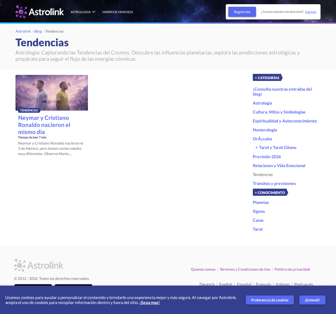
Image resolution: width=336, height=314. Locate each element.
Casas (258, 220)
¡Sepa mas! (149, 302)
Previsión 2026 (267, 156)
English (225, 284)
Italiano (283, 284)
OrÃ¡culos (262, 138)
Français (263, 284)
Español (244, 284)
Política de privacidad (292, 269)
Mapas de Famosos (117, 12)
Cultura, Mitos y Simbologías (279, 111)
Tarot (258, 229)
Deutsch (207, 284)
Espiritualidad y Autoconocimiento (285, 120)
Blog (38, 31)
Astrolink (23, 31)
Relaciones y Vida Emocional (279, 165)
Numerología (265, 129)
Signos (259, 211)
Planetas (261, 202)
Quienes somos (203, 269)
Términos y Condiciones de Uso (245, 269)
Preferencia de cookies (269, 300)
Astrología (81, 12)
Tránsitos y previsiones (274, 183)
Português (303, 284)
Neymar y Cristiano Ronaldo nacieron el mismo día (44, 124)
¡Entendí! (312, 300)
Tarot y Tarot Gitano (277, 147)
